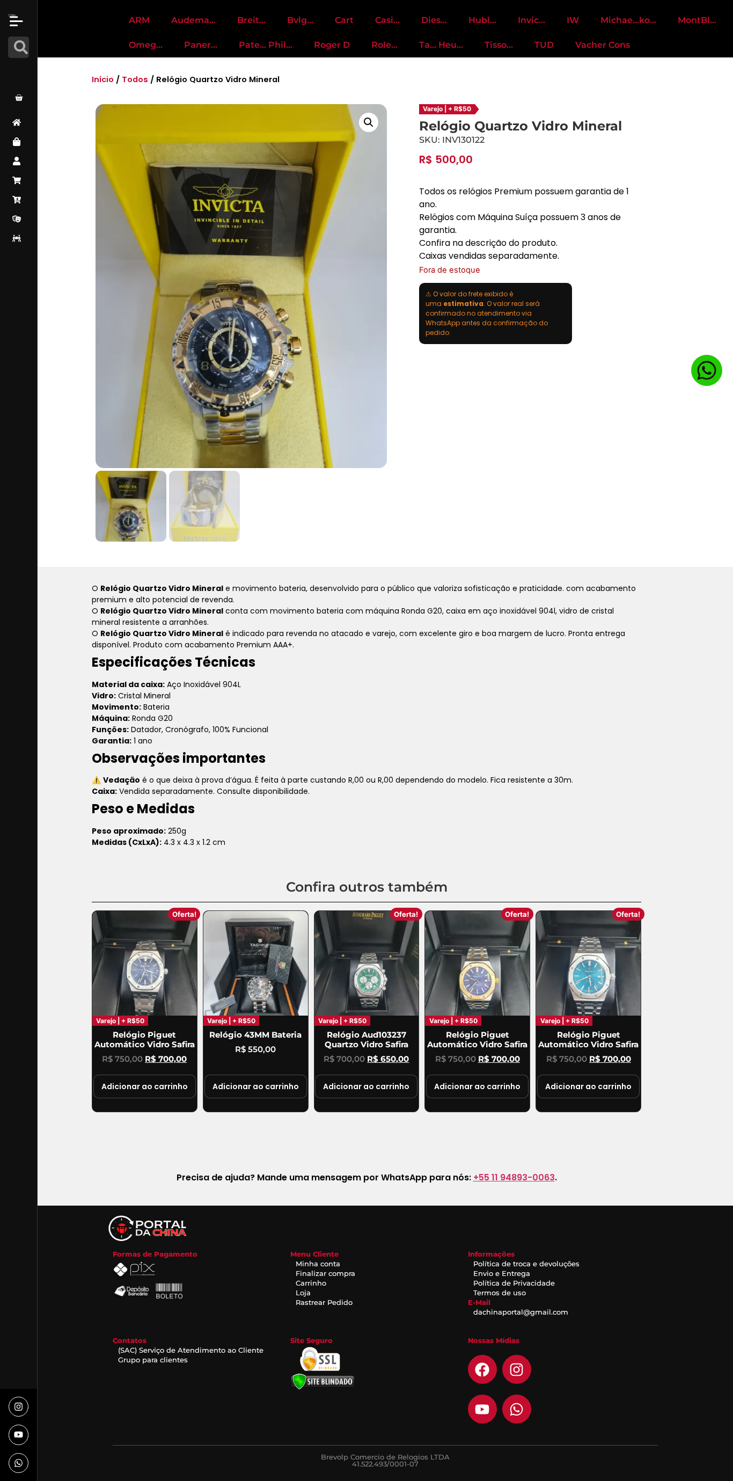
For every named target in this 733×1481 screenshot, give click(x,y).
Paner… (200, 45)
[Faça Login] (20, 71)
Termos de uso (499, 1292)
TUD (544, 45)
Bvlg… (300, 20)
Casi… (387, 20)
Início (103, 79)
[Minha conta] (18, 161)
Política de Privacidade (514, 1283)
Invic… (531, 20)
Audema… (193, 20)
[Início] (18, 122)
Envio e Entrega (501, 1273)
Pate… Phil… (265, 45)
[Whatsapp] (18, 1463)
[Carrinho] (18, 180)
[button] (368, 122)
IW (573, 20)
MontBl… (697, 20)
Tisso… (499, 45)
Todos (135, 79)
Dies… (434, 20)
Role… (384, 45)
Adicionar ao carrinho (144, 1086)
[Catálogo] (18, 141)
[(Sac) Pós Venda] (18, 219)
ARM (139, 20)
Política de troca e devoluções (526, 1263)
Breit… (251, 20)
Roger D (332, 45)
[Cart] (18, 97)
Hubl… (482, 20)
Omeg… (146, 45)
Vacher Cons (602, 45)
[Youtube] (18, 1434)
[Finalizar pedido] (18, 199)
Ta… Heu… (441, 45)
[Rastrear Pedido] (18, 238)
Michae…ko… (628, 20)
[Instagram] (18, 1407)
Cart (344, 20)
